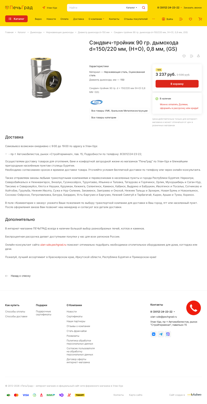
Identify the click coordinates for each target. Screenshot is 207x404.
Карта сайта (135, 394)
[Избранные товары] (190, 18)
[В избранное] (184, 55)
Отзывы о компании (78, 326)
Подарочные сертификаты (43, 313)
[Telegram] (161, 334)
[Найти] (144, 8)
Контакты (119, 394)
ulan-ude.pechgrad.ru (53, 244)
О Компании (74, 305)
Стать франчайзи (77, 331)
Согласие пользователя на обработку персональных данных (81, 351)
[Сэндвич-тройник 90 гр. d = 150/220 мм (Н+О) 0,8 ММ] (44, 78)
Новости (72, 311)
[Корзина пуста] (200, 18)
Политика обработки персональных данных (80, 342)
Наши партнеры (76, 321)
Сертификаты (74, 316)
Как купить (12, 305)
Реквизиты (73, 335)
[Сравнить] (191, 55)
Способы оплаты (15, 311)
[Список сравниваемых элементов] (181, 18)
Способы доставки (16, 316)
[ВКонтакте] (153, 334)
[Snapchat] (168, 334)
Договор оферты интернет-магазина (78, 361)
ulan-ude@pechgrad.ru (163, 316)
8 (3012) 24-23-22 (168, 7)
